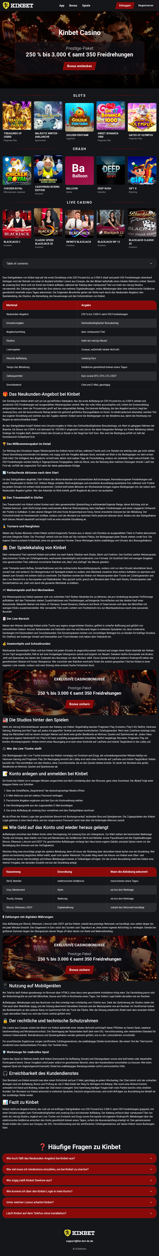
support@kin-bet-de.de (79, 1241)
